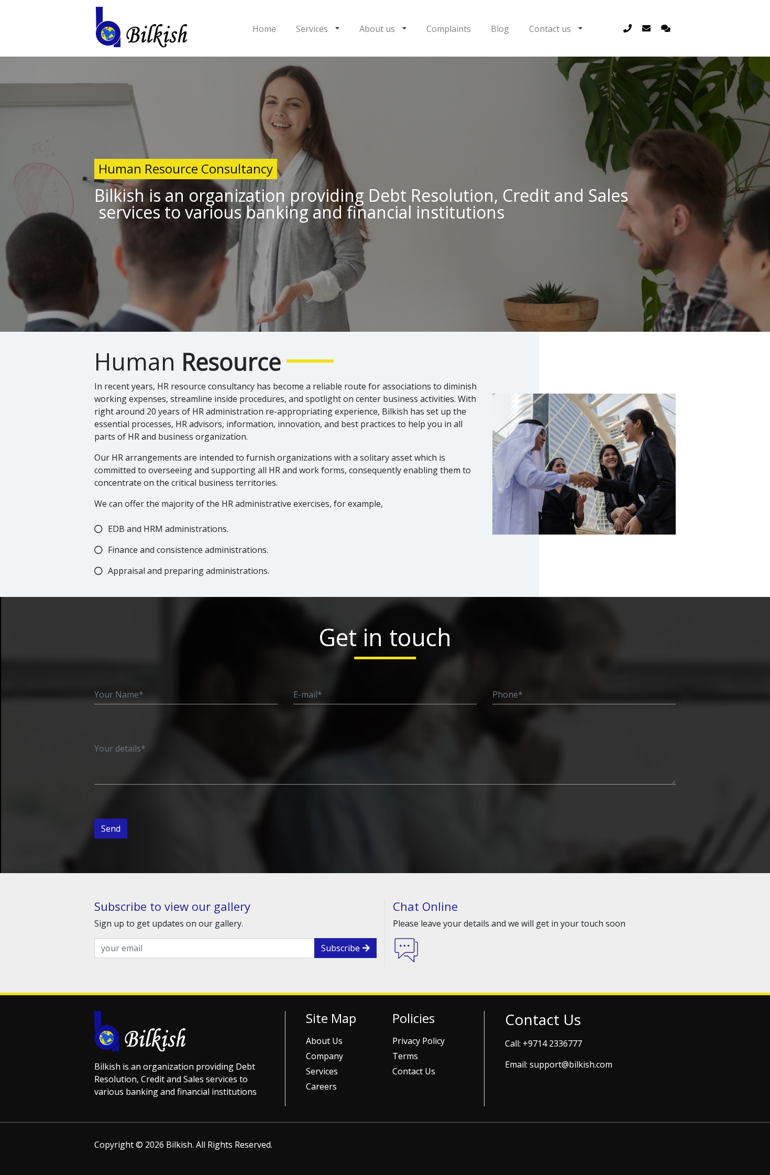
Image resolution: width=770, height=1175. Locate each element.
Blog (500, 29)
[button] (337, 28)
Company (324, 1056)
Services (312, 29)
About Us (324, 1041)
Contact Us (413, 1071)
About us (377, 29)
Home (264, 29)
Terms (405, 1056)
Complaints (448, 29)
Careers (321, 1086)
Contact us (550, 29)
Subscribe (340, 948)
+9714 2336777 (552, 1043)
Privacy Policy (418, 1041)
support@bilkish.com (571, 1064)
